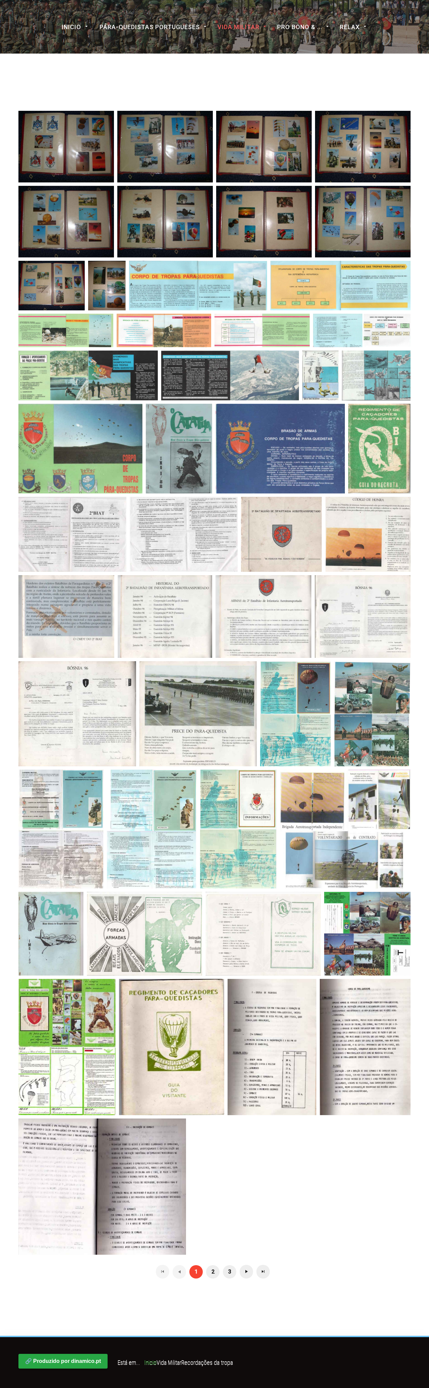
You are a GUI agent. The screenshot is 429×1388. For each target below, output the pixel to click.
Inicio (71, 26)
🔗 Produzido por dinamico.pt (63, 1361)
